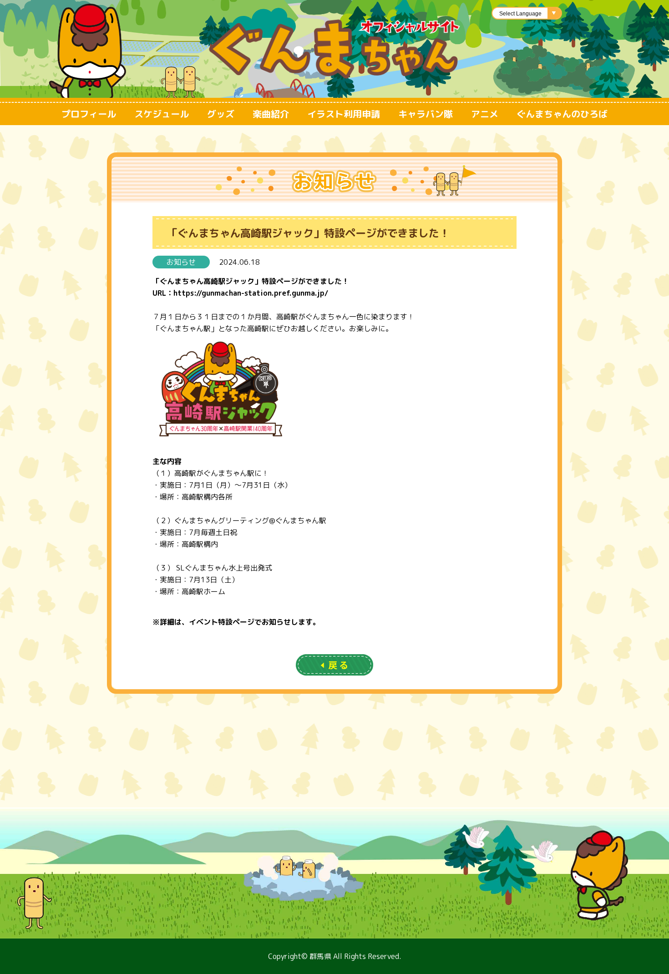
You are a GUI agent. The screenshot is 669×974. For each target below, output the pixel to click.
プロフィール (88, 113)
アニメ (484, 113)
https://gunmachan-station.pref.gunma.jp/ (250, 293)
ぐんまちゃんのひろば (562, 113)
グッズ (220, 113)
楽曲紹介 (271, 113)
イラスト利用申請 (343, 113)
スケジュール (161, 113)
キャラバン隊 (425, 113)
